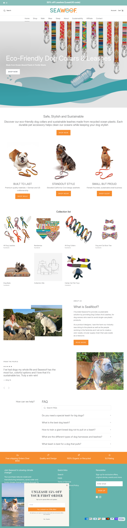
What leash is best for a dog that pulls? (61, 444)
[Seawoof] (63, 11)
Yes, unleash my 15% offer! (46, 509)
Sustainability (77, 19)
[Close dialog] (66, 485)
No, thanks (46, 519)
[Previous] (4, 388)
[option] (63, 65)
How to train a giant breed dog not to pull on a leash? (68, 430)
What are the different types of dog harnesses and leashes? (72, 437)
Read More (81, 343)
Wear (50, 19)
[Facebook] (4, 3)
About (66, 19)
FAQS (60, 479)
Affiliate (89, 19)
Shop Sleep (104, 194)
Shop (35, 19)
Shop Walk (23, 197)
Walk (43, 19)
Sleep (58, 19)
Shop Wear (63, 194)
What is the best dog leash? (56, 423)
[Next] (9, 388)
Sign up (101, 491)
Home (27, 19)
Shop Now (13, 72)
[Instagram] (6, 3)
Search (60, 475)
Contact (99, 19)
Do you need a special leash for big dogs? (63, 416)
